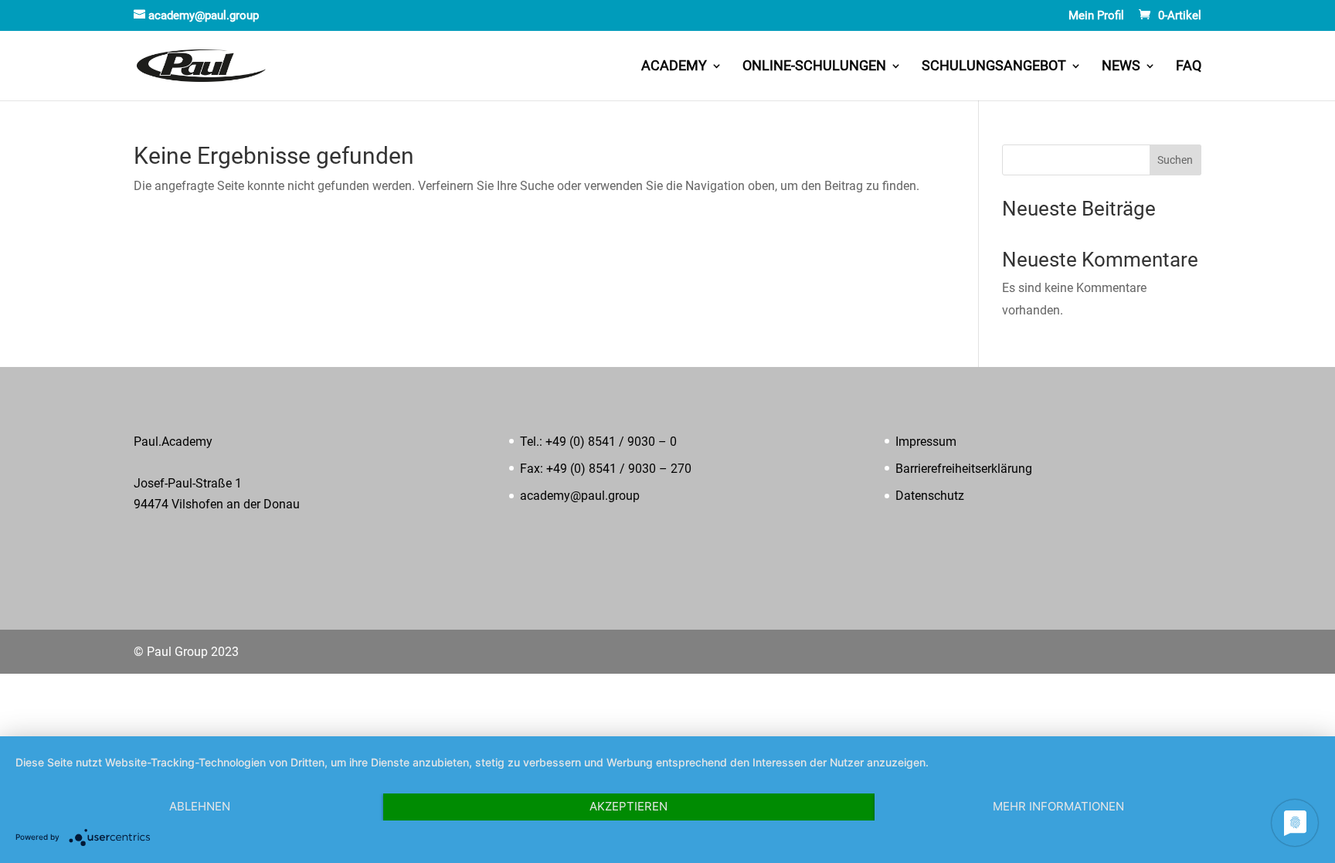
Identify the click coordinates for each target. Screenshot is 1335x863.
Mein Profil (1096, 16)
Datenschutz (929, 495)
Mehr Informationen (1058, 806)
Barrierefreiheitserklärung (963, 468)
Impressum (925, 441)
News (1121, 66)
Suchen (1175, 160)
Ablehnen (199, 806)
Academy (674, 66)
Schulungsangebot (994, 66)
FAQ (1188, 66)
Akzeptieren (628, 806)
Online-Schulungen (814, 66)
